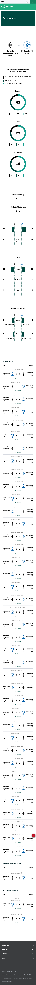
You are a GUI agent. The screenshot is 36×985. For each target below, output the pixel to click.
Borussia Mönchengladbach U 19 (30, 374)
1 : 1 (18, 387)
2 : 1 (18, 436)
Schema (19, 378)
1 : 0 (18, 675)
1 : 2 (18, 662)
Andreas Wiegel (27, 338)
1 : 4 (18, 637)
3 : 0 (18, 813)
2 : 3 (18, 374)
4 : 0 (18, 905)
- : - (18, 424)
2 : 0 (18, 687)
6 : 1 (18, 499)
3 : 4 (18, 399)
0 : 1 (18, 562)
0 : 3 (18, 650)
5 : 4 (18, 713)
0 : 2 (18, 486)
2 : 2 (18, 511)
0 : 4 (18, 851)
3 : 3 (18, 574)
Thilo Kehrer (26, 324)
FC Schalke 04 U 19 (6, 374)
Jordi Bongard (9, 324)
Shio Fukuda (10, 338)
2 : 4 (18, 838)
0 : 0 (18, 473)
